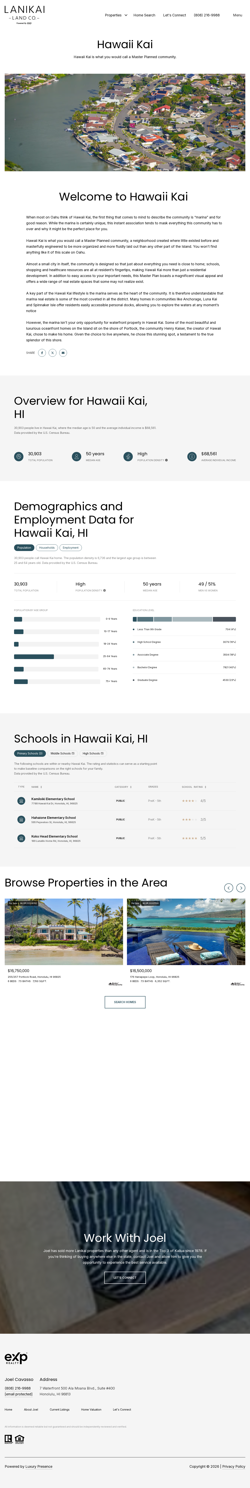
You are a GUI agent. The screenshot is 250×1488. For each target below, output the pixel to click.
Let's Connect (122, 1409)
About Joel (31, 1409)
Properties (113, 15)
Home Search (144, 15)
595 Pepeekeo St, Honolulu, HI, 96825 (53, 822)
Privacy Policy (233, 1466)
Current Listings (60, 1409)
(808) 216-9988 (207, 15)
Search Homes (125, 1002)
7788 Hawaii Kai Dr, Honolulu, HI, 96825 (54, 803)
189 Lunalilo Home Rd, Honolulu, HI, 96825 (55, 840)
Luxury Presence (38, 1466)
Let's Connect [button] (125, 1277)
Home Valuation (91, 1409)
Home (8, 1409)
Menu (237, 15)
